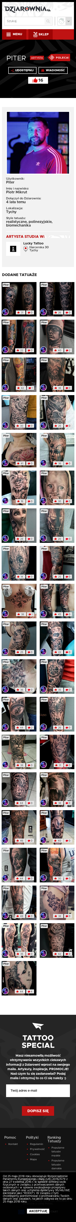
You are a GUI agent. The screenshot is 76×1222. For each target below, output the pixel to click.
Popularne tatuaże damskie (57, 1164)
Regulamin (36, 1144)
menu (17, 34)
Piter (6, 285)
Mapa (33, 1159)
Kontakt (13, 1144)
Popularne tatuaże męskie (57, 1152)
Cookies (35, 1154)
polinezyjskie (40, 222)
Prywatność (36, 1149)
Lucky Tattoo (33, 243)
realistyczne (16, 222)
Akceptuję (38, 1211)
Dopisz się (38, 1111)
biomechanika (18, 225)
